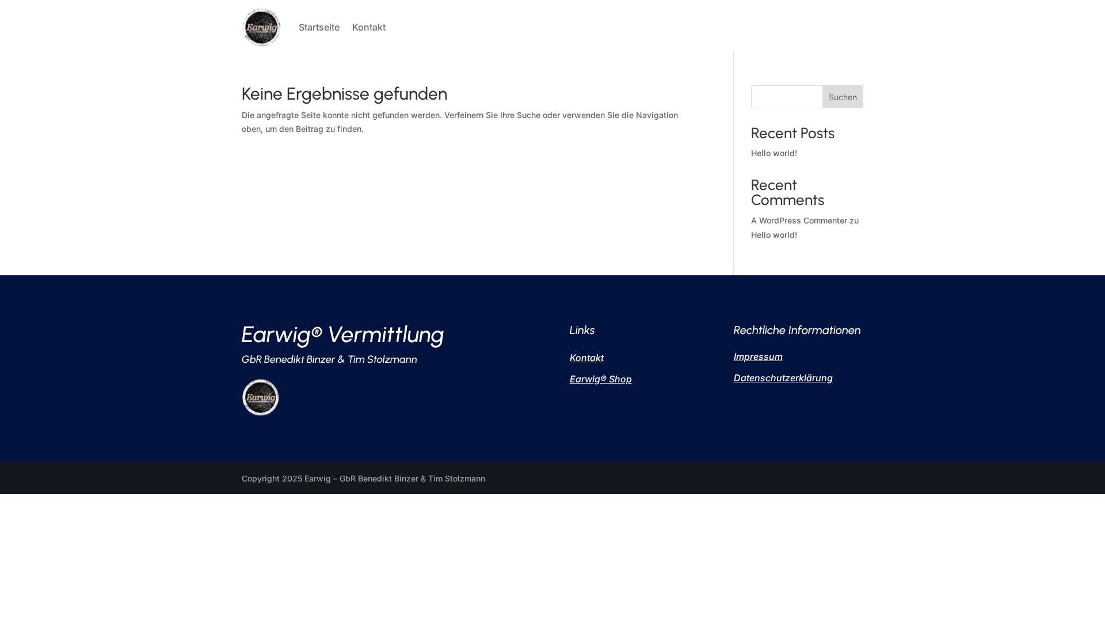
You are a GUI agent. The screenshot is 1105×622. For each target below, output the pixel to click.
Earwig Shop (601, 379)
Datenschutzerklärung (783, 378)
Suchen (843, 97)
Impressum (758, 356)
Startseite (319, 27)
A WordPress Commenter (799, 220)
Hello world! (774, 153)
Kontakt (369, 27)
